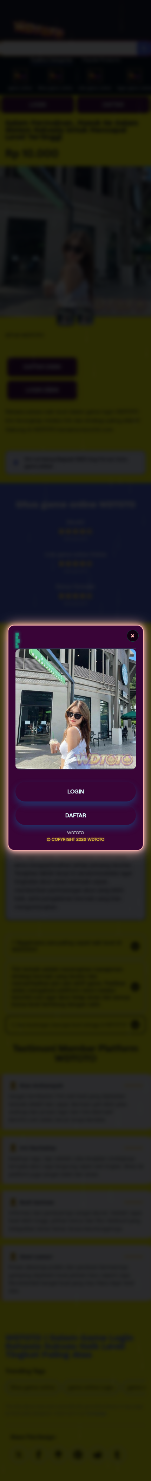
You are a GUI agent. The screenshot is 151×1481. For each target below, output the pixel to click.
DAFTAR (75, 818)
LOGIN (75, 794)
